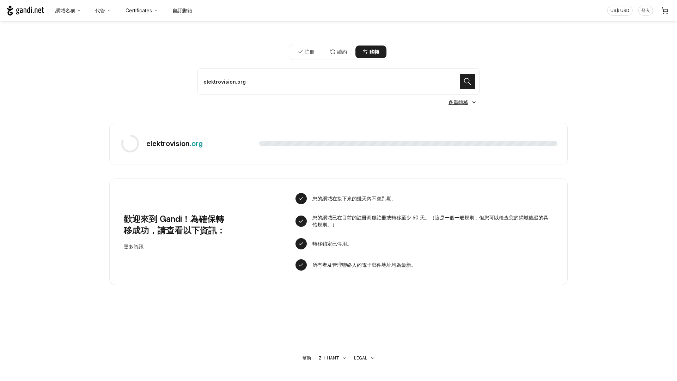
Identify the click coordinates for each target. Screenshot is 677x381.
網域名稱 (65, 10)
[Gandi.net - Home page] (25, 10)
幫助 (307, 358)
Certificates (139, 10)
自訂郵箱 (182, 10)
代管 (100, 10)
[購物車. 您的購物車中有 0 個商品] (665, 10)
